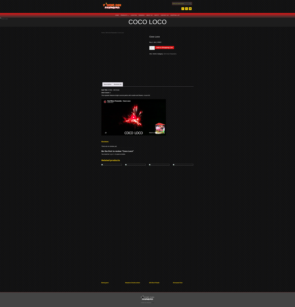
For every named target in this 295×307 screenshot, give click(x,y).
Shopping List (175, 15)
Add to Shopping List (164, 47)
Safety (156, 15)
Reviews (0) (117, 84)
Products (124, 15)
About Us (149, 15)
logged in (112, 154)
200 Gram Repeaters (111, 32)
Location (134, 15)
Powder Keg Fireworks (146, 302)
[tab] (107, 84)
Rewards (142, 15)
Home (117, 15)
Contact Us (165, 15)
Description (107, 84)
